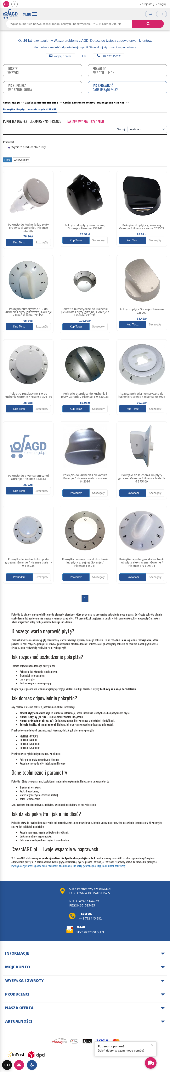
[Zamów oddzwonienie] (32, 1065)
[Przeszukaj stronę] (148, 24)
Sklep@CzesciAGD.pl (90, 932)
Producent (8, 142)
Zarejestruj (147, 4)
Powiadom (76, 492)
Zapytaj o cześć (62, 56)
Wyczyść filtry (21, 159)
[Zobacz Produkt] (28, 196)
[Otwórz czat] (151, 1063)
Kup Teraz (19, 242)
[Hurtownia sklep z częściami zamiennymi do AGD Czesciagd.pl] (10, 14)
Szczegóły (41, 242)
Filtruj (7, 159)
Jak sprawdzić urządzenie (85, 121)
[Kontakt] (19, 1065)
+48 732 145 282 (111, 56)
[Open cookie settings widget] (7, 1065)
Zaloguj (161, 4)
